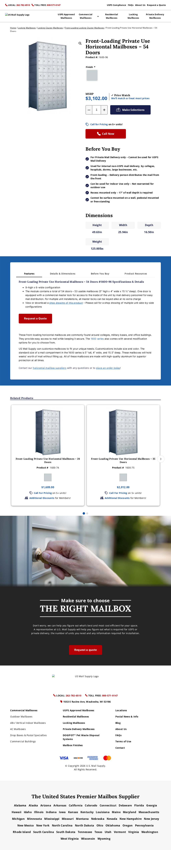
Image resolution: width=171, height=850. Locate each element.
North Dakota (84, 825)
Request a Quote (156, 5)
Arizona (45, 805)
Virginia (133, 832)
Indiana (51, 812)
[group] (47, 455)
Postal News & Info (126, 716)
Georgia (151, 805)
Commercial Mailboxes (86, 16)
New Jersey (151, 819)
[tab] (84, 513)
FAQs (130, 5)
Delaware (125, 805)
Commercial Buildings (23, 741)
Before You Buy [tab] (100, 273)
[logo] (17, 16)
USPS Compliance (116, 5)
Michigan (18, 819)
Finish (90, 67)
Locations (121, 710)
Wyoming (104, 838)
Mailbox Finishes (73, 745)
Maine (116, 812)
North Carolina (62, 825)
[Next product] (160, 459)
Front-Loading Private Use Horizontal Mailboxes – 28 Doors (48, 460)
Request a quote (85, 650)
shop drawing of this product (66, 302)
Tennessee (85, 832)
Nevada (112, 819)
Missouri (68, 819)
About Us (140, 5)
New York (42, 825)
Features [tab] (29, 273)
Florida (139, 805)
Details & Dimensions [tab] (62, 273)
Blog (118, 722)
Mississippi (51, 819)
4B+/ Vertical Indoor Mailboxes (28, 722)
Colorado (91, 805)
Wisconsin (88, 838)
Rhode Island (22, 832)
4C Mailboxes (18, 729)
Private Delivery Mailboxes (155, 16)
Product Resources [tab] (136, 273)
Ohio (100, 825)
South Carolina (43, 832)
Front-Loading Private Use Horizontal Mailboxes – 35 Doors (123, 460)
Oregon (128, 825)
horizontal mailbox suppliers (49, 367)
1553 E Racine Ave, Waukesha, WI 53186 (87, 701)
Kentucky (87, 812)
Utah (108, 832)
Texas (98, 832)
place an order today (108, 367)
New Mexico (25, 825)
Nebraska (97, 819)
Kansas (73, 812)
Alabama (20, 805)
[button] (80, 43)
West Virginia (70, 838)
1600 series (97, 338)
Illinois (38, 812)
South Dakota (65, 832)
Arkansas (59, 805)
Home (13, 27)
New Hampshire (131, 819)
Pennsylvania (144, 825)
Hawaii (16, 812)
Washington (149, 832)
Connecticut (108, 805)
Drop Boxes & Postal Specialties (28, 735)
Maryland (129, 812)
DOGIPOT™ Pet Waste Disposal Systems (81, 737)
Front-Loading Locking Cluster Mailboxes (84, 27)
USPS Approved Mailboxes (66, 16)
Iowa (62, 812)
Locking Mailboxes (133, 16)
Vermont (120, 832)
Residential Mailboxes (111, 16)
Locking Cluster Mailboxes (50, 27)
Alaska (33, 805)
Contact (120, 747)
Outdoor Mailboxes (21, 716)
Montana (82, 819)
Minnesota (34, 819)
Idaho (28, 812)
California (75, 805)
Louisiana (103, 812)
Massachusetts (149, 812)
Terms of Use (123, 741)
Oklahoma (113, 825)
